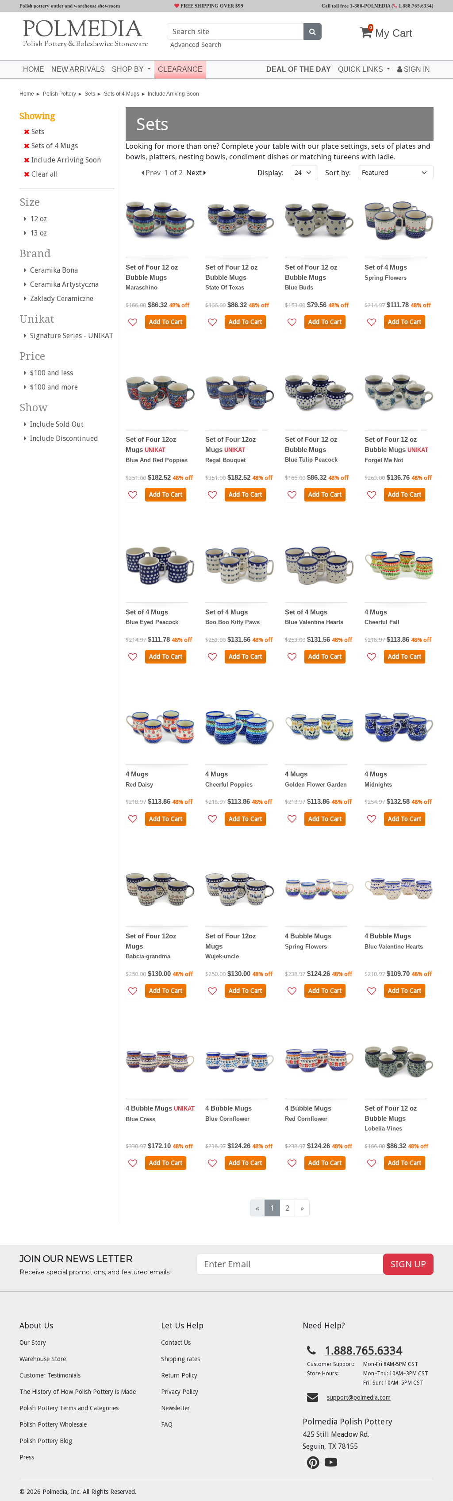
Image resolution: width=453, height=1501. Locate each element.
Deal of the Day (298, 69)
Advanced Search (196, 44)
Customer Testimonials (50, 1375)
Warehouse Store (42, 1358)
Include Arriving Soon (173, 94)
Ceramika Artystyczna (63, 284)
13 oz (37, 233)
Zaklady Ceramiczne (60, 298)
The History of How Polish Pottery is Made (77, 1391)
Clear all (44, 174)
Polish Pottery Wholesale (53, 1424)
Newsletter (175, 1408)
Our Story (32, 1342)
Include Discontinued (62, 438)
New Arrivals (78, 69)
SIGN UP (408, 1264)
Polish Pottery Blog (45, 1440)
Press (26, 1457)
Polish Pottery (59, 94)
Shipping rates (180, 1358)
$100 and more (52, 387)
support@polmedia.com (359, 1397)
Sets (89, 94)
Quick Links (361, 69)
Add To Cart (165, 321)
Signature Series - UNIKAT (70, 336)
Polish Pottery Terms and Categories (69, 1408)
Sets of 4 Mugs (121, 94)
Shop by (129, 69)
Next (194, 172)
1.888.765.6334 (414, 5)
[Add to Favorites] (133, 322)
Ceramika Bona (52, 270)
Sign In (416, 69)
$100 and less (50, 373)
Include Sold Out (55, 424)
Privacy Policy (179, 1391)
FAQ (167, 1424)
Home (33, 69)
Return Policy (179, 1375)
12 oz (37, 219)
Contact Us (176, 1342)
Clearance (180, 69)
